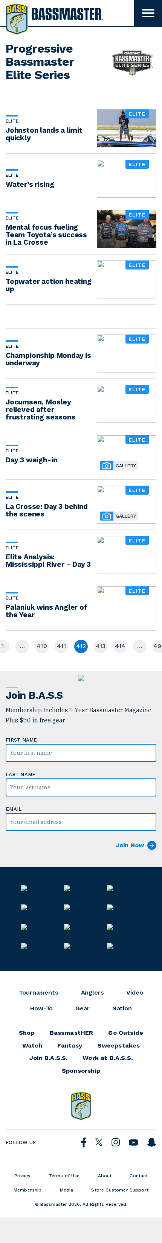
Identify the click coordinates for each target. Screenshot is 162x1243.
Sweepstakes (119, 1045)
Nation (122, 1008)
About (105, 1175)
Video (134, 992)
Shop (27, 1033)
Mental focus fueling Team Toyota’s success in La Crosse (46, 235)
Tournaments (38, 992)
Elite (12, 121)
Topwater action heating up (49, 285)
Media (66, 1190)
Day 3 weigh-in (31, 460)
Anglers (92, 992)
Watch (32, 1045)
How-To (41, 1008)
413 (101, 646)
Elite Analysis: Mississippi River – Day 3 (48, 561)
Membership (28, 1190)
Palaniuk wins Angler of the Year (46, 611)
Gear (82, 1008)
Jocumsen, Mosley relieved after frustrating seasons (40, 409)
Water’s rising (30, 184)
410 (42, 646)
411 (61, 646)
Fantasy (69, 1045)
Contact (139, 1175)
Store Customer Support (119, 1190)
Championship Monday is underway (48, 359)
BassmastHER (71, 1033)
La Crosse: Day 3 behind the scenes (47, 510)
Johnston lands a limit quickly (44, 134)
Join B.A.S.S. (48, 1058)
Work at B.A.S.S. (108, 1058)
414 (120, 646)
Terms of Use (64, 1175)
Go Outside (125, 1033)
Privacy (22, 1175)
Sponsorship (81, 1070)
